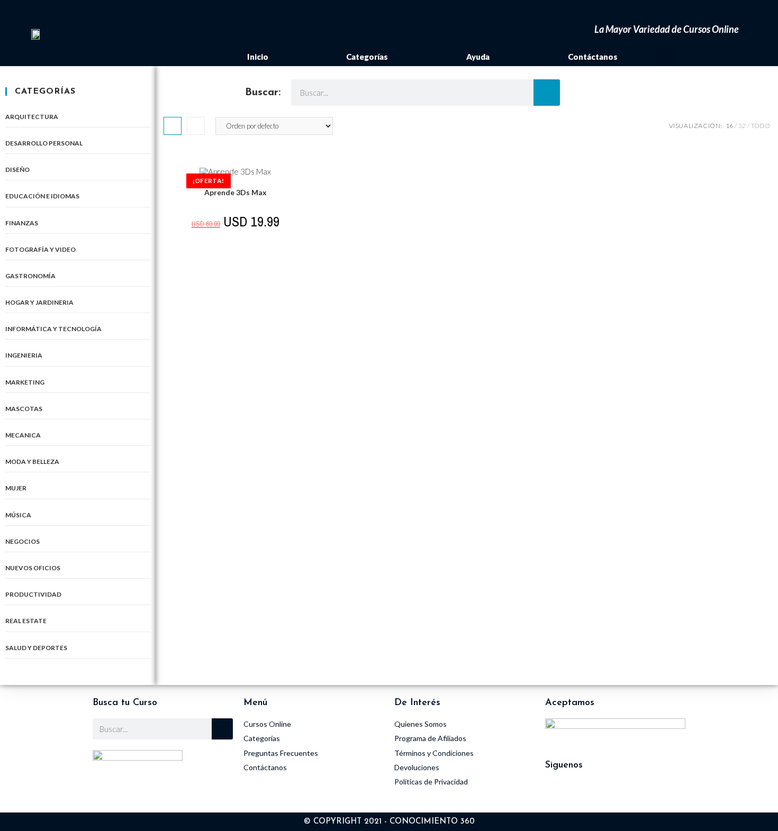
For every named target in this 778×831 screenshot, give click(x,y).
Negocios (22, 541)
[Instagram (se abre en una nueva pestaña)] (685, 12)
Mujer (15, 488)
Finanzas (21, 223)
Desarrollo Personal (44, 143)
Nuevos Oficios (32, 568)
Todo (760, 126)
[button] (665, 57)
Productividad (33, 594)
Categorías (367, 56)
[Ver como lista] (196, 126)
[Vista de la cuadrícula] (173, 126)
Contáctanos (593, 56)
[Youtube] (616, 794)
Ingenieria (23, 355)
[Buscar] (546, 92)
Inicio (257, 56)
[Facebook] (587, 794)
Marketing (24, 382)
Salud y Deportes (36, 648)
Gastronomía (30, 276)
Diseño (17, 169)
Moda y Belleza (32, 461)
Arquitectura (31, 117)
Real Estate (26, 621)
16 (729, 126)
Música (18, 515)
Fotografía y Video (40, 249)
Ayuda (478, 56)
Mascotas (23, 409)
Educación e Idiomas (42, 196)
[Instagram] (558, 794)
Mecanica (23, 435)
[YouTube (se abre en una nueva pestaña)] (700, 12)
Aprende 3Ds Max (235, 192)
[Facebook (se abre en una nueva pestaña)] (669, 12)
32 (742, 126)
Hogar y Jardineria (39, 302)
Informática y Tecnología (53, 329)
